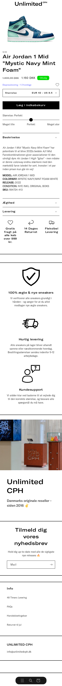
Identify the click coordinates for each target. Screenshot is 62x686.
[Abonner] (51, 565)
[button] (22, 680)
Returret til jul (14, 624)
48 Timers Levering (17, 597)
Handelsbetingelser (17, 615)
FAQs (10, 606)
